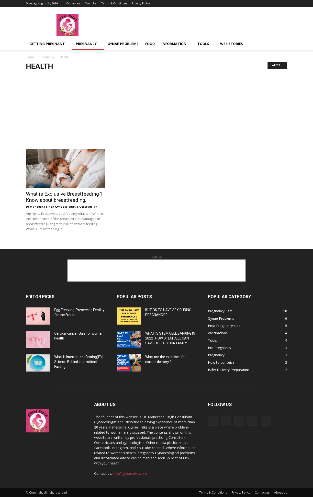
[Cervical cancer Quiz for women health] (38, 339)
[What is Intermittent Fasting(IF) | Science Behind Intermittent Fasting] (38, 363)
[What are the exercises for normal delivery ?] (129, 363)
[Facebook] (251, 3)
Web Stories (231, 43)
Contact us (73, 3)
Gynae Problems (123, 43)
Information (174, 43)
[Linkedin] (267, 3)
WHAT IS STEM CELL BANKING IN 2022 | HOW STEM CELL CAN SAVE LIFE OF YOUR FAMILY (170, 338)
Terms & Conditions (114, 3)
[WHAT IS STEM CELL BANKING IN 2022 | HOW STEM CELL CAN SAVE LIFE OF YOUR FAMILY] (129, 339)
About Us (90, 3)
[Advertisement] (156, 112)
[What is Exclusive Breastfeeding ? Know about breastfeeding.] (65, 168)
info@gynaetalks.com (130, 473)
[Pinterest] (275, 3)
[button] (281, 44)
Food (150, 43)
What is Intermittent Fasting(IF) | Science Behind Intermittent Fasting (78, 362)
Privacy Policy (141, 3)
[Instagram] (259, 3)
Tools (203, 43)
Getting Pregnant (47, 43)
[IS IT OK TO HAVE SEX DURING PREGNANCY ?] (129, 316)
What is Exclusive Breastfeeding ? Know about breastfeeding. (64, 197)
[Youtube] (283, 3)
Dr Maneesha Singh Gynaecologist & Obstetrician (61, 206)
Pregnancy (86, 43)
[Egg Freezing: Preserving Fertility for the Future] (38, 316)
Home (30, 57)
